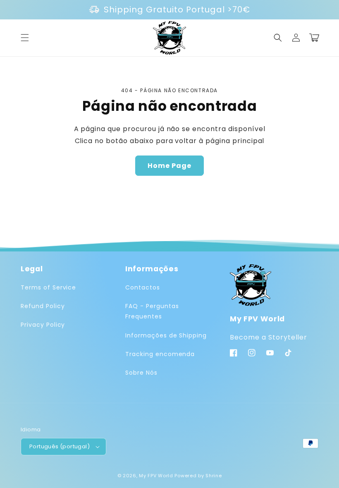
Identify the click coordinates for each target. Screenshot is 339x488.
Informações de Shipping (166, 335)
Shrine (213, 475)
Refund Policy (42, 306)
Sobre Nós (141, 372)
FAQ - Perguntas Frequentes (152, 311)
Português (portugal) (59, 446)
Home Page (169, 165)
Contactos (142, 287)
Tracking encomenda (160, 354)
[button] (25, 38)
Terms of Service (48, 287)
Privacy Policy (43, 325)
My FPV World (156, 475)
